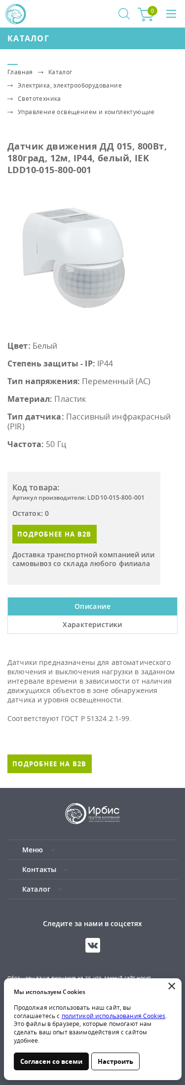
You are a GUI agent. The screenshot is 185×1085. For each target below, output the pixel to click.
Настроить (115, 1061)
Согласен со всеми (51, 1061)
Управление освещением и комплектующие (86, 112)
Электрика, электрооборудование (70, 85)
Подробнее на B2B (54, 534)
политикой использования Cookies (113, 1016)
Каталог (28, 38)
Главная (20, 72)
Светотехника (39, 98)
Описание (92, 606)
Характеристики (92, 624)
